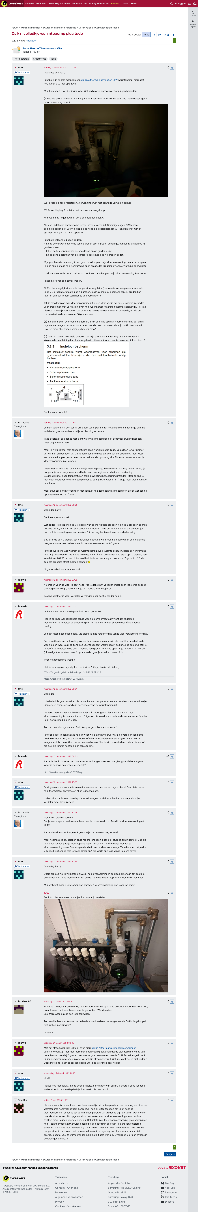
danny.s (22, 579)
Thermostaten (21, 58)
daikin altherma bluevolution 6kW (99, 79)
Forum (15, 27)
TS (153, 34)
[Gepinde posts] (173, 34)
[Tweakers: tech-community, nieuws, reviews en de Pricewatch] (12, 3)
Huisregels (61, 1192)
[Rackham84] (19, 1009)
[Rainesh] (19, 614)
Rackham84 (24, 1001)
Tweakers (7, 1185)
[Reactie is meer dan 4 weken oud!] (46, 893)
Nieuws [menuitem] (29, 3)
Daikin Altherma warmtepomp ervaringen (113, 1047)
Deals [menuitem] (125, 3)
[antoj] (19, 80)
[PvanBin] (19, 1108)
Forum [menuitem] (115, 3)
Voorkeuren (74, 1206)
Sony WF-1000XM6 (119, 1206)
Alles (146, 34)
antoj (20, 67)
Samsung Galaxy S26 (120, 1197)
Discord (169, 1201)
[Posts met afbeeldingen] (159, 34)
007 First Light (116, 1201)
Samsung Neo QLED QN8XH (124, 1187)
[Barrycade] (19, 434)
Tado (53, 58)
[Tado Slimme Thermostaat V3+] (16, 50)
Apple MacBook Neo (120, 1183)
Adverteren (61, 1183)
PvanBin (22, 1100)
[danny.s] (19, 587)
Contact (60, 1187)
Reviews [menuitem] (41, 3)
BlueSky (169, 1183)
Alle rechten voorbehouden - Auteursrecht (25, 1188)
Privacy (59, 1201)
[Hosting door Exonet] (171, 1168)
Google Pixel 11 (117, 1192)
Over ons (72, 1187)
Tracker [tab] (193, 15)
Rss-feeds (171, 1197)
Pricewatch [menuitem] (79, 3)
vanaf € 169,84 (31, 51)
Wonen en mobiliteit (30, 27)
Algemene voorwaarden (69, 1197)
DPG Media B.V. (41, 1185)
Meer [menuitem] (134, 3)
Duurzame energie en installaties (59, 27)
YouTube (170, 1187)
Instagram (171, 1192)
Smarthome (39, 58)
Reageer (32, 40)
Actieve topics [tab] (193, 25)
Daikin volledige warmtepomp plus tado (99, 27)
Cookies (60, 1206)
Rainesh (22, 606)
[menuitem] (171, 3)
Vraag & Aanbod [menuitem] (99, 3)
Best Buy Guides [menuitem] (58, 3)
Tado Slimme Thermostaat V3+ (42, 48)
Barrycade (23, 422)
